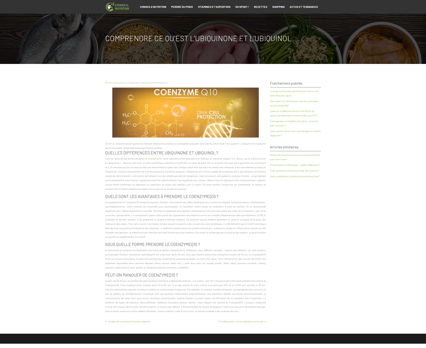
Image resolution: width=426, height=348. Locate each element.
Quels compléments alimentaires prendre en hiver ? (295, 176)
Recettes (260, 6)
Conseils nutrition (153, 6)
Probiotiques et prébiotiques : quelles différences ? (295, 165)
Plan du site (213, 345)
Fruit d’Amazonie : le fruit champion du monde (240, 321)
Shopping (278, 6)
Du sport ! (242, 6)
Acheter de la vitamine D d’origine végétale (129, 321)
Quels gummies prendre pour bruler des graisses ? (295, 170)
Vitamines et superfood (214, 6)
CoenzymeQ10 (155, 158)
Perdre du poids (182, 6)
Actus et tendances (304, 6)
